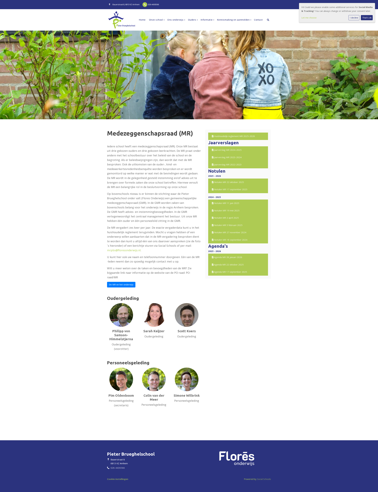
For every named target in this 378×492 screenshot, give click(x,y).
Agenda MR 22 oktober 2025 (229, 264)
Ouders (192, 19)
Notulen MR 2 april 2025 (226, 217)
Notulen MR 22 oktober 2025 (229, 182)
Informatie (207, 19)
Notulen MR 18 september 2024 (230, 239)
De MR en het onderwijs (121, 284)
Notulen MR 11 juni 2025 (226, 203)
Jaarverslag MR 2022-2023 (228, 164)
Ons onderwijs (175, 19)
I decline (354, 17)
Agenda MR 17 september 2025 (230, 271)
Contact (258, 19)
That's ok (367, 17)
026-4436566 (153, 4)
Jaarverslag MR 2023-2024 (228, 157)
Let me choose (309, 17)
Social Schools (264, 479)
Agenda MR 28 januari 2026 (228, 257)
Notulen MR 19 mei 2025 (226, 210)
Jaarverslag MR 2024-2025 (228, 149)
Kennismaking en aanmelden (233, 19)
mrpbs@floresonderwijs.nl (124, 250)
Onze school (156, 19)
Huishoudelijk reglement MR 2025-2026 (234, 136)
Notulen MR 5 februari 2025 (228, 225)
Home (142, 19)
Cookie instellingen (117, 479)
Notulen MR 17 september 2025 (230, 189)
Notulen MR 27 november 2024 (230, 232)
